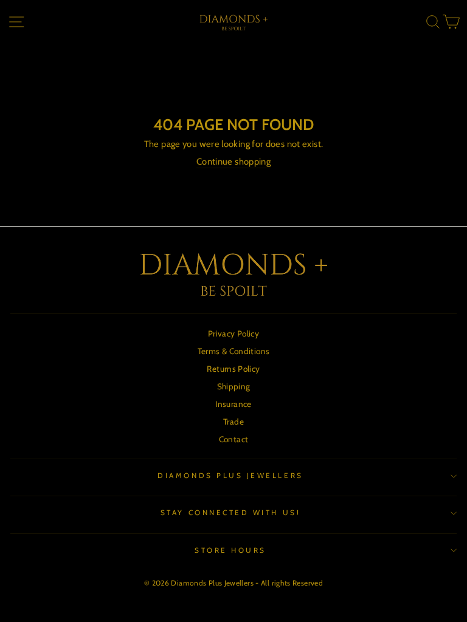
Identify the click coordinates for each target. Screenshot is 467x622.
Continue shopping (233, 161)
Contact (234, 439)
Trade (233, 421)
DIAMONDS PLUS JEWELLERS (230, 475)
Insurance (233, 404)
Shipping (234, 386)
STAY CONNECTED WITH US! (230, 512)
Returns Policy (233, 369)
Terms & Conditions (234, 351)
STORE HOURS (230, 550)
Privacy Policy (233, 333)
